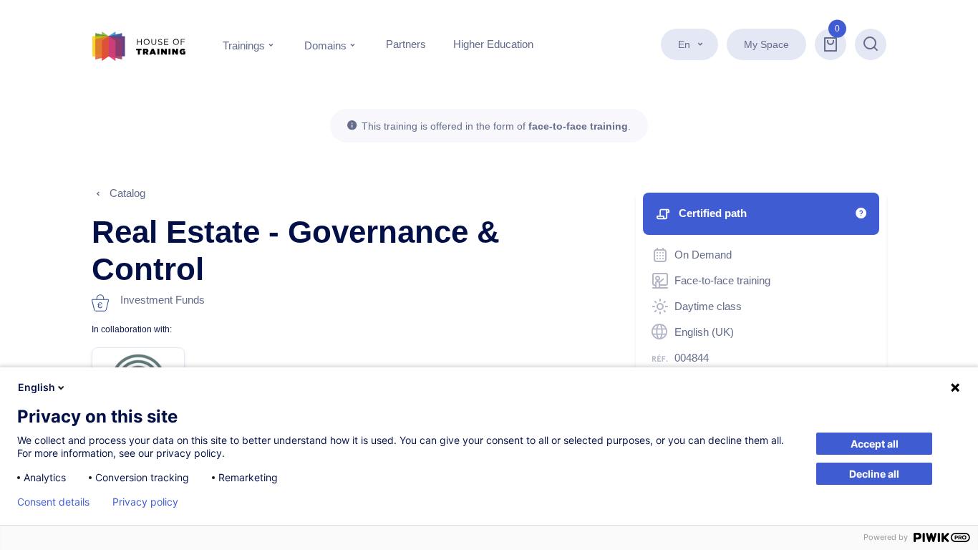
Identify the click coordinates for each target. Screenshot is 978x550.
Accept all (875, 444)
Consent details (53, 502)
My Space (766, 44)
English (36, 387)
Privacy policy (145, 502)
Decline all (874, 474)
